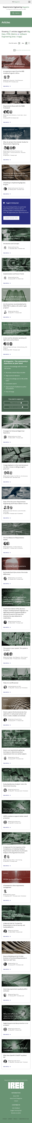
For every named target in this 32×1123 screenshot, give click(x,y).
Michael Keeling (21, 347)
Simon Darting (19, 860)
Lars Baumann (11, 80)
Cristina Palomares (12, 115)
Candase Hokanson (17, 546)
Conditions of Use (24, 1119)
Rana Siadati (11, 476)
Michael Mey (16, 247)
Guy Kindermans (16, 821)
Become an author (16, 1113)
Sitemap (5, 1119)
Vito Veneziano (24, 476)
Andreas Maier (11, 860)
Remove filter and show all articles (22, 50)
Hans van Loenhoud (17, 577)
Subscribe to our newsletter (15, 407)
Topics (17, 13)
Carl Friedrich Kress (17, 719)
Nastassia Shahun (17, 436)
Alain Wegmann (16, 657)
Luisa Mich (18, 686)
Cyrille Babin (16, 930)
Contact (16, 1101)
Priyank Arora (16, 789)
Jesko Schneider (22, 510)
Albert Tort (15, 963)
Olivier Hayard (24, 657)
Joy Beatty (10, 546)
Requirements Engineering (16, 8)
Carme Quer (20, 115)
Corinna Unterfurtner (15, 152)
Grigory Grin (16, 994)
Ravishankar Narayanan (18, 188)
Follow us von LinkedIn (15, 402)
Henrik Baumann (19, 80)
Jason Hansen (16, 757)
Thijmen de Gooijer (12, 347)
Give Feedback (16, 1108)
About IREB (16, 1096)
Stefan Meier (16, 311)
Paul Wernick (17, 476)
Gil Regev (10, 657)
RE (16, 2)
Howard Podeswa (17, 621)
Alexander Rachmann (13, 510)
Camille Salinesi (16, 1060)
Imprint (10, 1119)
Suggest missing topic (11, 218)
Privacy (15, 1119)
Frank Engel (6, 512)
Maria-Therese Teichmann (14, 151)
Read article (6, 86)
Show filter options (13, 43)
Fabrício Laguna (11, 894)
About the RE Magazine (16, 1098)
